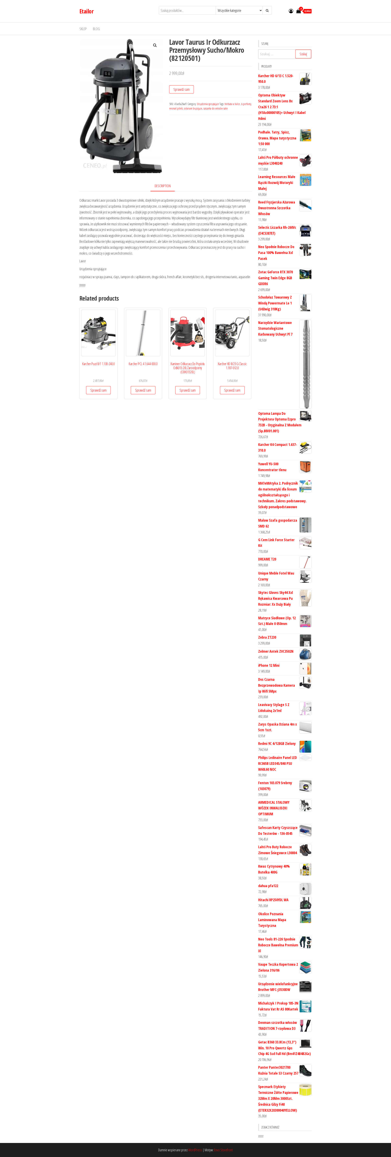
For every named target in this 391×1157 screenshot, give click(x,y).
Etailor (86, 11)
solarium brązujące (193, 108)
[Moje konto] (291, 11)
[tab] (165, 186)
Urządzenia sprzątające (208, 104)
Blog (96, 28)
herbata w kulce (232, 104)
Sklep (83, 28)
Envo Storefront (223, 1149)
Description (163, 185)
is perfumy (246, 104)
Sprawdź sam (182, 89)
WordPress (195, 1149)
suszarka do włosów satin (215, 108)
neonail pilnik (176, 108)
